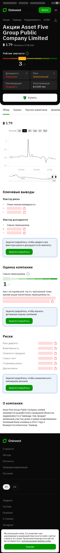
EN (14, 487)
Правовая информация (15, 467)
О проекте (8, 449)
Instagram (8, 525)
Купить (32, 97)
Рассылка (8, 473)
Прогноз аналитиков (36, 109)
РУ (6, 487)
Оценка (17, 109)
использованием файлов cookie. (36, 541)
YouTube (7, 506)
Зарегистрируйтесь (19, 251)
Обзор (6, 109)
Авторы (7, 455)
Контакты (8, 461)
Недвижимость (32, 19)
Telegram (8, 500)
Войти (45, 10)
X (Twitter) (8, 518)
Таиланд (16, 19)
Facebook (8, 512)
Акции (6, 19)
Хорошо (30, 546)
